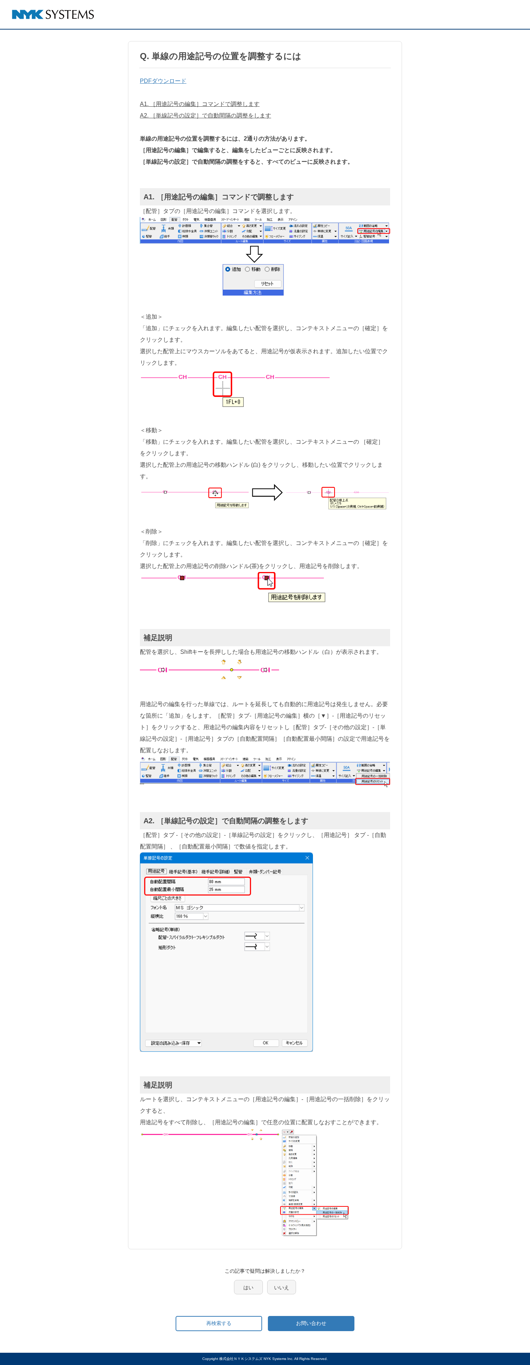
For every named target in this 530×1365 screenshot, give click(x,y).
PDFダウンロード (163, 81)
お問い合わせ (311, 1323)
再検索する (218, 1323)
